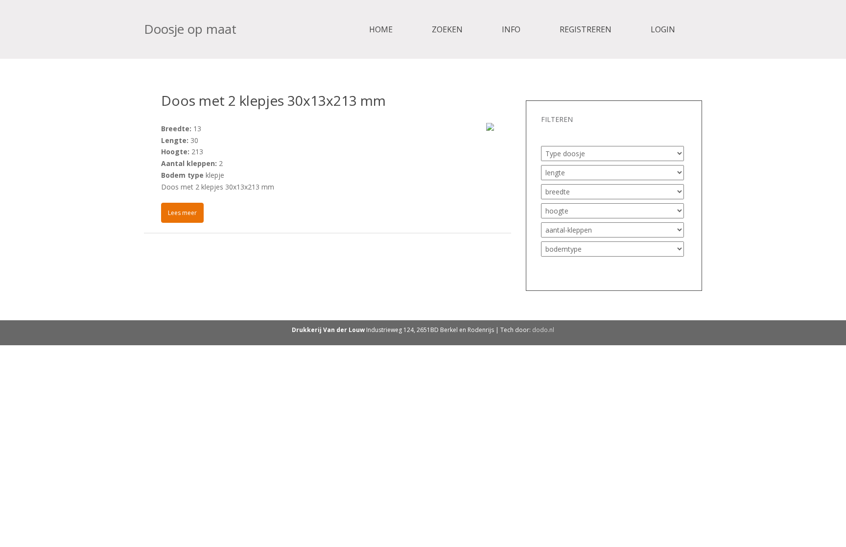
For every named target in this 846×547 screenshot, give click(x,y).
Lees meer (182, 213)
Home (381, 29)
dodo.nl (543, 330)
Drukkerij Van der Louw (328, 330)
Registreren (585, 29)
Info (511, 29)
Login (663, 29)
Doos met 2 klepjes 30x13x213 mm (273, 100)
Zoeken (447, 29)
